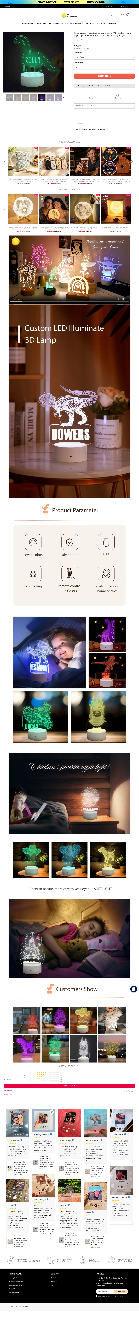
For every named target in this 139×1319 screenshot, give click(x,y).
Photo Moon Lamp (44, 24)
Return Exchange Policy (16, 1281)
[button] (8, 61)
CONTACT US (108, 6)
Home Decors (90, 24)
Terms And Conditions (15, 1285)
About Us (54, 1281)
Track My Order (13, 1278)
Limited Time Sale (28, 24)
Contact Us (54, 1278)
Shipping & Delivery (14, 1292)
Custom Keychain (76, 24)
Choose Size (78, 53)
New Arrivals (112, 24)
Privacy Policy (13, 1289)
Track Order (124, 6)
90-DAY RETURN (96, 129)
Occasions (101, 24)
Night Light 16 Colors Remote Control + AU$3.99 (94, 86)
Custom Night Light (60, 24)
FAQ (52, 1285)
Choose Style (78, 63)
